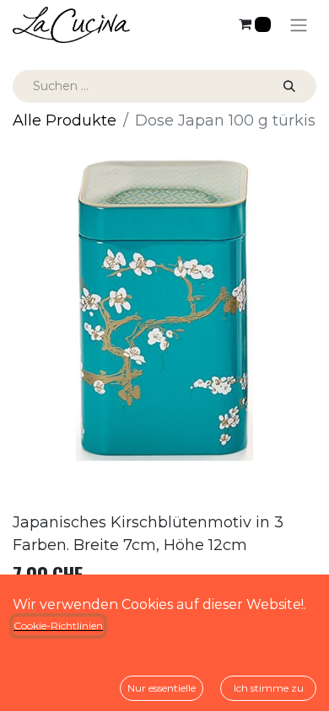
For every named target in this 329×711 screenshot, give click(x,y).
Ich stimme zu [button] (269, 688)
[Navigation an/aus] (298, 25)
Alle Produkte (64, 120)
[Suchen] (289, 86)
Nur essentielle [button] (161, 688)
